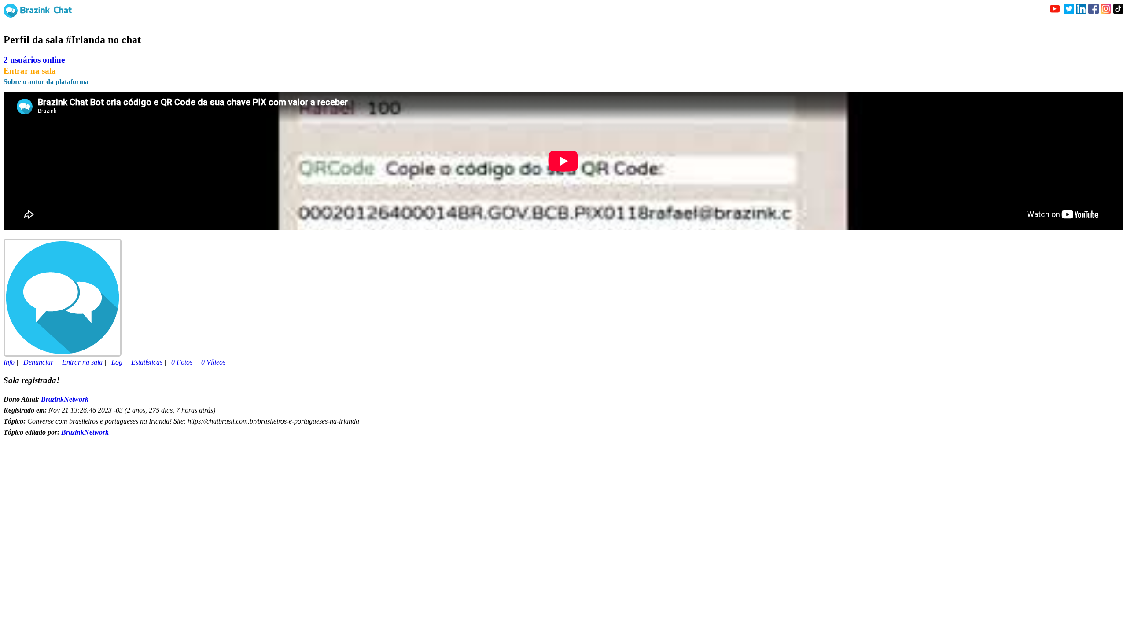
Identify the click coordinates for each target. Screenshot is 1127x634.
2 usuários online (34, 59)
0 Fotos (180, 362)
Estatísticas (145, 362)
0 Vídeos (212, 362)
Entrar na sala (30, 70)
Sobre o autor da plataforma (46, 81)
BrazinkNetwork (64, 399)
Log (116, 362)
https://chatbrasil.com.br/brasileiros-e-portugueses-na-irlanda (273, 421)
